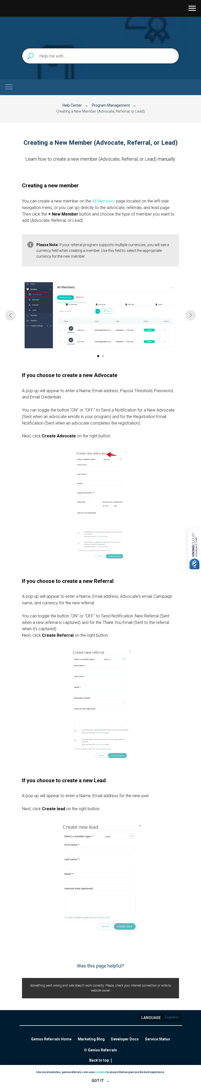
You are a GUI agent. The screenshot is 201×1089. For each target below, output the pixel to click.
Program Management (111, 105)
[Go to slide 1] (98, 356)
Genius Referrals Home (51, 1039)
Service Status (157, 1039)
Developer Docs (125, 1039)
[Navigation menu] (192, 8)
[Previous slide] (10, 315)
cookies (100, 1072)
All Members (103, 201)
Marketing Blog (91, 1039)
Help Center (72, 105)
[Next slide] (190, 315)
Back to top (99, 1060)
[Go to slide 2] (103, 356)
